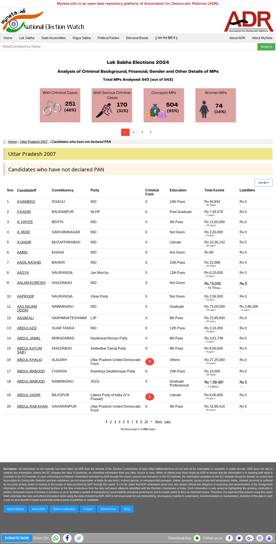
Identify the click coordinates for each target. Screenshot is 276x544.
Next (159, 421)
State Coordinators (64, 509)
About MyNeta (262, 38)
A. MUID (23, 232)
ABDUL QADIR (29, 395)
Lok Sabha (26, 38)
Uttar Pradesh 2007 (34, 141)
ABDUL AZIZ (27, 328)
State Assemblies (53, 38)
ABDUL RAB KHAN (32, 406)
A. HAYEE (25, 222)
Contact (87, 509)
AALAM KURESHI (31, 283)
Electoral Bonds (137, 38)
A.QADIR (24, 242)
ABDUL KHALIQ (29, 360)
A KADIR (24, 212)
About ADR (237, 38)
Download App (179, 538)
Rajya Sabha (82, 38)
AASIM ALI (25, 318)
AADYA (23, 272)
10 (146, 421)
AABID (22, 252)
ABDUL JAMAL (29, 338)
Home (8, 38)
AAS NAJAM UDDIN (27, 308)
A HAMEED (26, 201)
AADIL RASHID (29, 262)
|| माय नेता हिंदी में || (166, 38)
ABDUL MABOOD (31, 371)
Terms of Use (108, 509)
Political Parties (108, 38)
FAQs (127, 509)
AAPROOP (25, 296)
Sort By (262, 182)
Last (167, 421)
